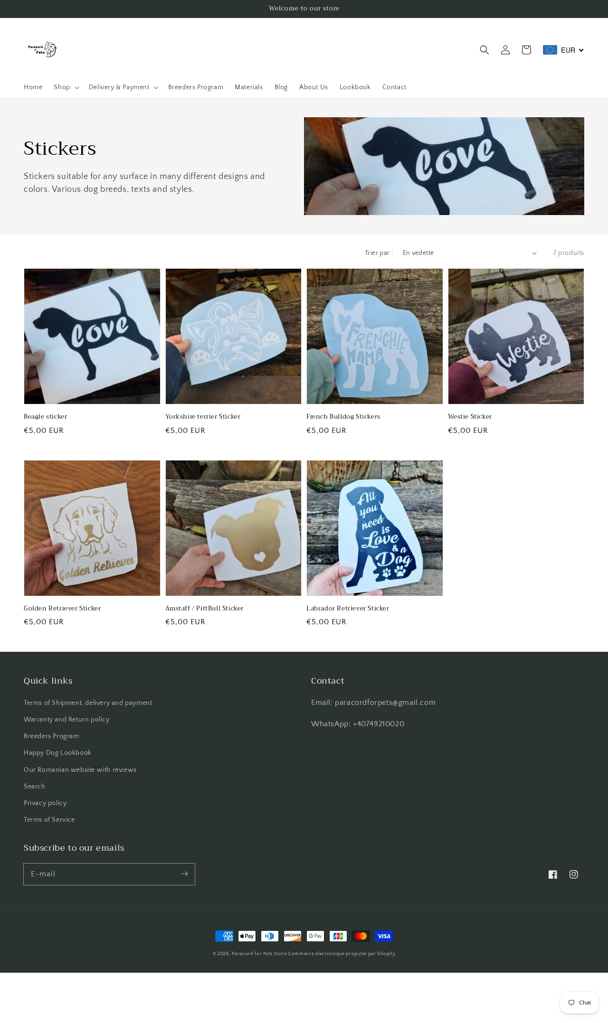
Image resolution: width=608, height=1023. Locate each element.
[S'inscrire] (184, 873)
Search (35, 786)
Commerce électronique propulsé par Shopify (341, 954)
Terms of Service (49, 820)
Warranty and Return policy (67, 719)
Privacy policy (45, 803)
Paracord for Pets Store (260, 954)
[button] (484, 49)
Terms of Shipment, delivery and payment (88, 703)
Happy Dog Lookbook (58, 753)
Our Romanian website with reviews (80, 770)
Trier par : (379, 253)
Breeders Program (51, 736)
